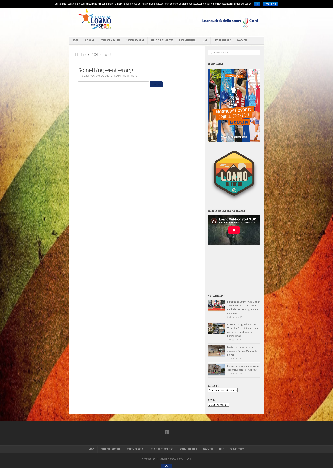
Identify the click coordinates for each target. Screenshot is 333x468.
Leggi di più (270, 4)
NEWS (75, 40)
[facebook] (167, 431)
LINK (205, 40)
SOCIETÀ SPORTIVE (135, 40)
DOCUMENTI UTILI (188, 40)
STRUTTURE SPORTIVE (162, 40)
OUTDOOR (89, 40)
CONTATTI (242, 40)
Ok (257, 4)
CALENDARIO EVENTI (110, 40)
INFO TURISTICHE (222, 40)
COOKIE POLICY (237, 449)
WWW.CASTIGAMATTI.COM (179, 458)
